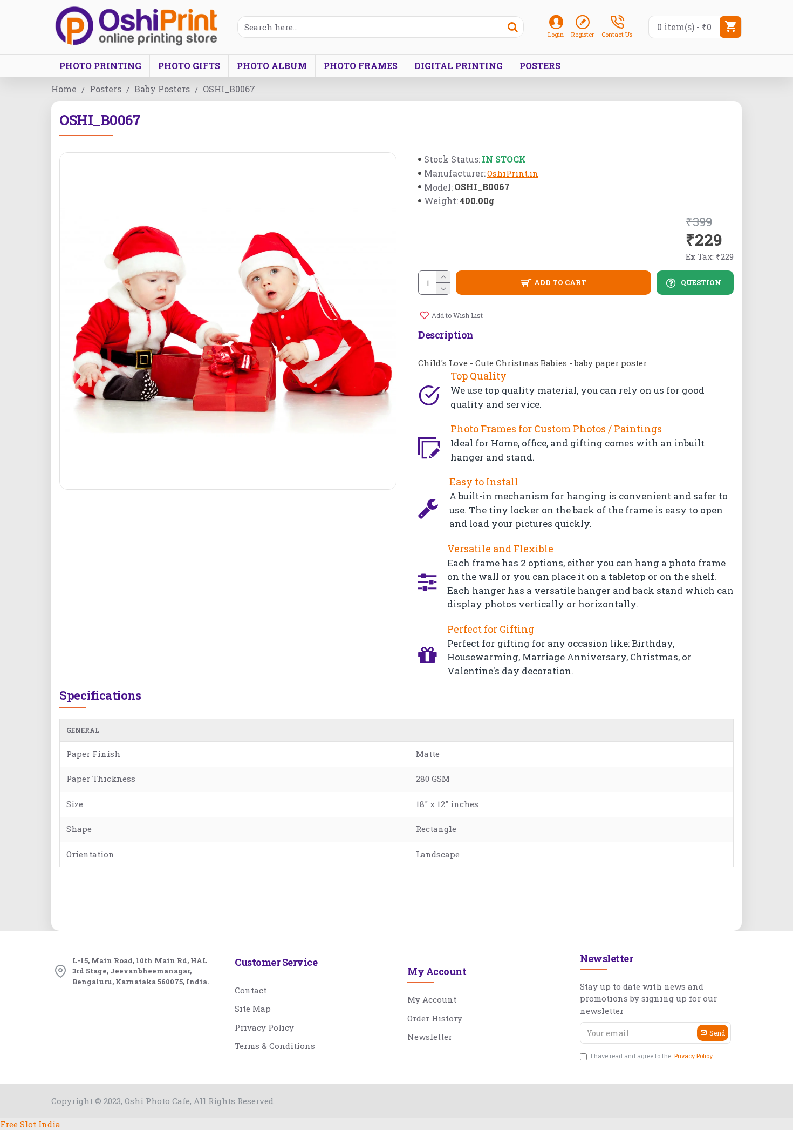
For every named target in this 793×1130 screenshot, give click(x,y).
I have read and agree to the (652, 1056)
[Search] (512, 27)
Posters (105, 88)
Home (64, 88)
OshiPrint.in (512, 173)
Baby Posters (162, 88)
